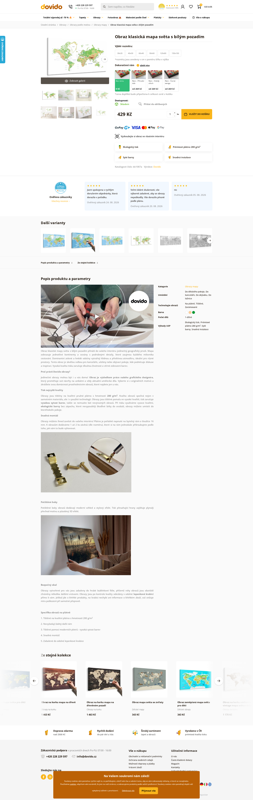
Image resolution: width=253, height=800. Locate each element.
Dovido (157, 166)
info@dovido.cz (86, 756)
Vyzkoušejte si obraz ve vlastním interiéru (142, 136)
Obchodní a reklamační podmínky (145, 756)
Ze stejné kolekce (86, 262)
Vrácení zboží (135, 767)
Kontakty (175, 767)
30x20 (119, 53)
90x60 (151, 53)
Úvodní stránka (48, 24)
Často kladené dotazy (181, 760)
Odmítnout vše (128, 790)
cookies (73, 784)
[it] (206, 784)
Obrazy (62, 24)
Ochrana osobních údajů (141, 760)
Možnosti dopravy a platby (142, 763)
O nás (174, 756)
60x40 (141, 53)
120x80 (163, 53)
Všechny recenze (60, 201)
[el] (210, 784)
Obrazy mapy (100, 24)
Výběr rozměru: (124, 46)
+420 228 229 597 (56, 756)
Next (105, 59)
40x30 (130, 53)
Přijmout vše (149, 790)
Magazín (175, 763)
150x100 (175, 53)
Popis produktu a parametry (55, 262)
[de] (202, 784)
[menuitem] (59, 17)
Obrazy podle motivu (80, 24)
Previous (34, 680)
